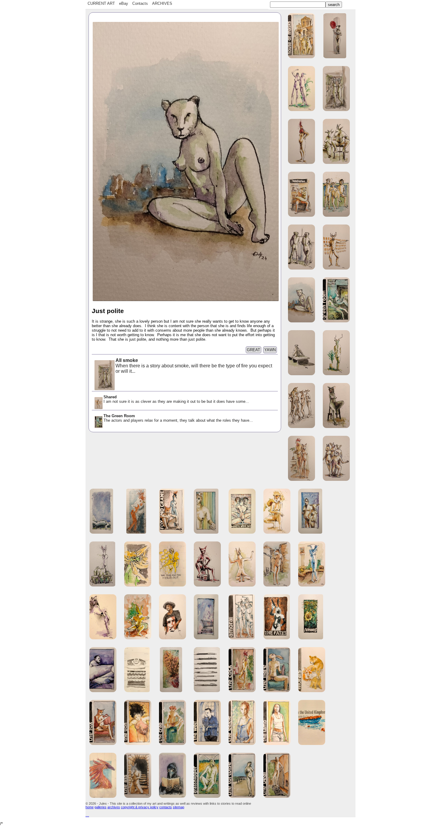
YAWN (270, 350)
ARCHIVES (162, 3)
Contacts (140, 3)
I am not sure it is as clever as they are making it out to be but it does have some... (176, 399)
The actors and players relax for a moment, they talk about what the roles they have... (178, 418)
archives (113, 807)
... (87, 815)
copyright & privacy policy (139, 807)
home (90, 807)
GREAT (253, 350)
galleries (100, 807)
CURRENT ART (101, 3)
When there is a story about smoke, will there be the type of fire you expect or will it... (194, 366)
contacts (165, 807)
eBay (123, 3)
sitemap (178, 807)
